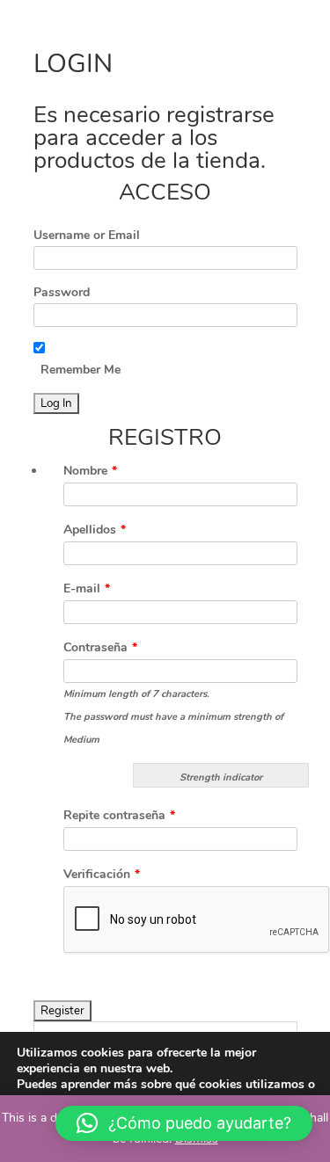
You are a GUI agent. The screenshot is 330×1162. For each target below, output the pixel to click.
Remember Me (80, 369)
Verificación (101, 874)
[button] (183, 1123)
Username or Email (86, 235)
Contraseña (100, 647)
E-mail (86, 588)
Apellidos (94, 529)
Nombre (90, 470)
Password (61, 292)
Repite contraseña (119, 815)
